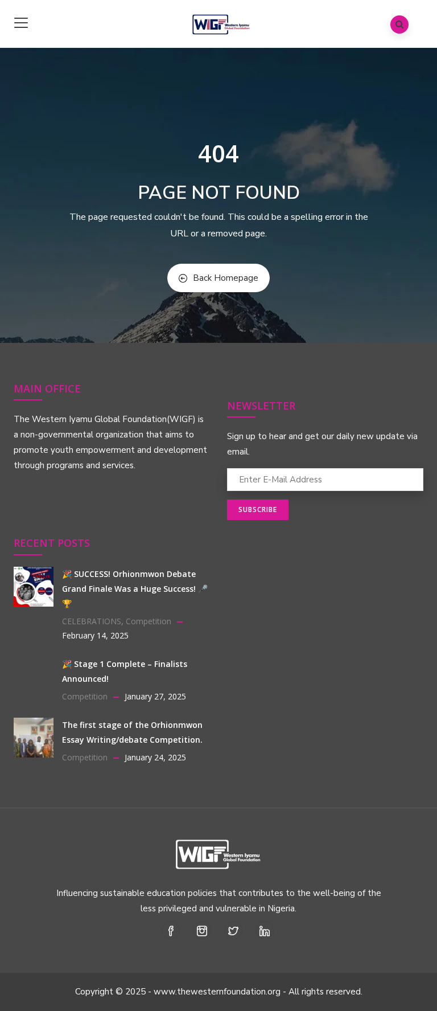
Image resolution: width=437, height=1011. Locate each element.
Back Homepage (225, 278)
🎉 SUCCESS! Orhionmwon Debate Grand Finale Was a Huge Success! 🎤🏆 (135, 588)
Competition (148, 621)
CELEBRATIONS (91, 621)
